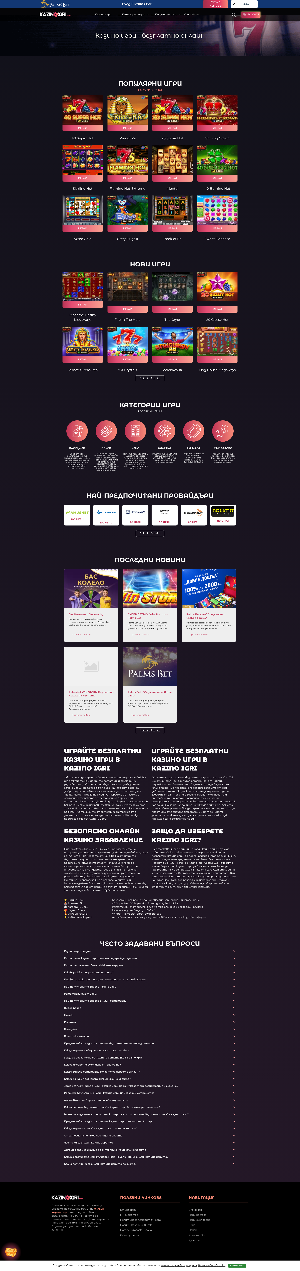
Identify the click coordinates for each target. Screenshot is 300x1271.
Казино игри (128, 1209)
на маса (193, 448)
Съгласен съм (237, 1265)
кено (135, 448)
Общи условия (130, 1234)
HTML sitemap (129, 1214)
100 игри (106, 522)
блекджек (77, 448)
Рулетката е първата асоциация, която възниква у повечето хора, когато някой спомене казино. (164, 458)
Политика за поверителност (140, 1219)
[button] (150, 411)
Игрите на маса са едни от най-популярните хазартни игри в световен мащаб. (193, 457)
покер (106, 448)
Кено (192, 1224)
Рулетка (194, 1240)
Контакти (191, 14)
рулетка (164, 448)
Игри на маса (197, 1214)
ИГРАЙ (82, 127)
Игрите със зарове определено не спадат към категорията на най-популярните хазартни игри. (222, 458)
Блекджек (195, 1209)
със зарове (223, 448)
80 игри (135, 522)
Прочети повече (81, 634)
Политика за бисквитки (136, 1224)
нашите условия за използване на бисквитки (193, 1265)
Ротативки (197, 1234)
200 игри (77, 519)
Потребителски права (136, 1229)
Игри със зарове (199, 1219)
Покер (193, 1229)
